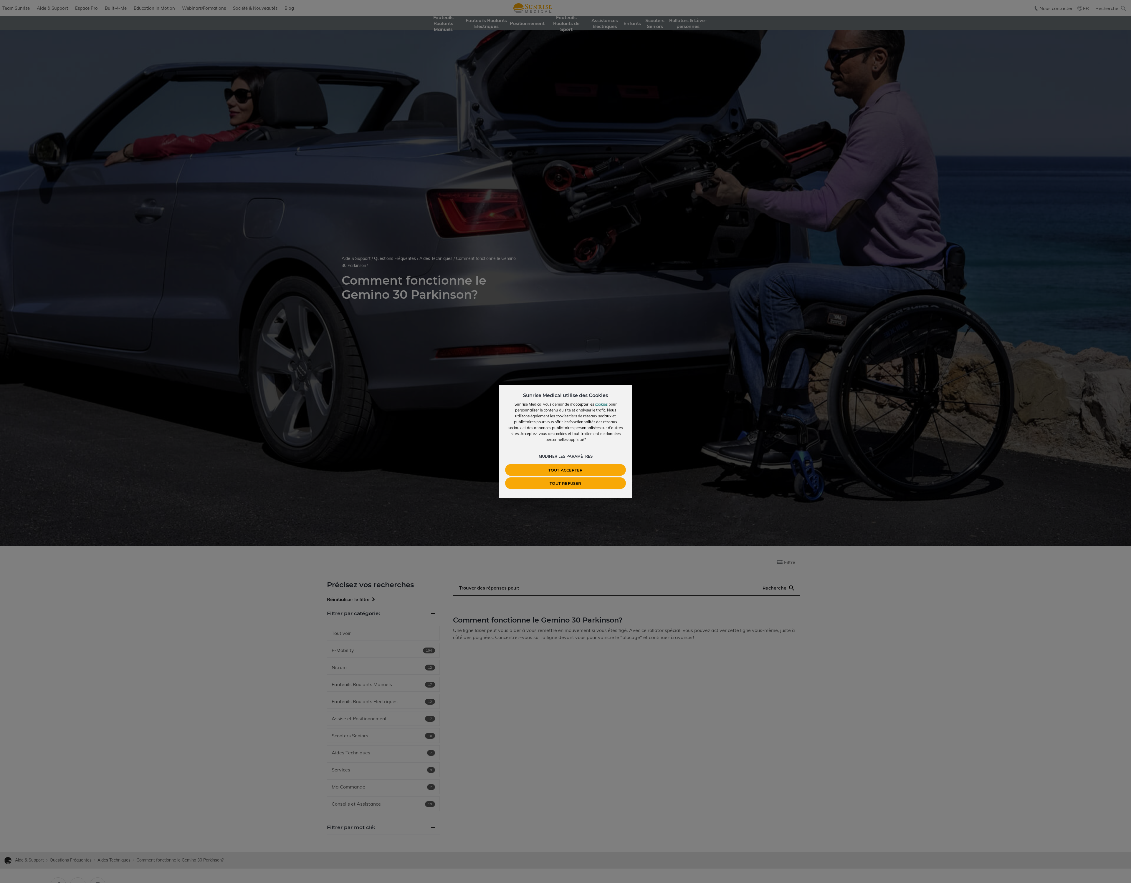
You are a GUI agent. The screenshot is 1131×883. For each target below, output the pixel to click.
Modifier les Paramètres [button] (566, 456)
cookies (601, 404)
